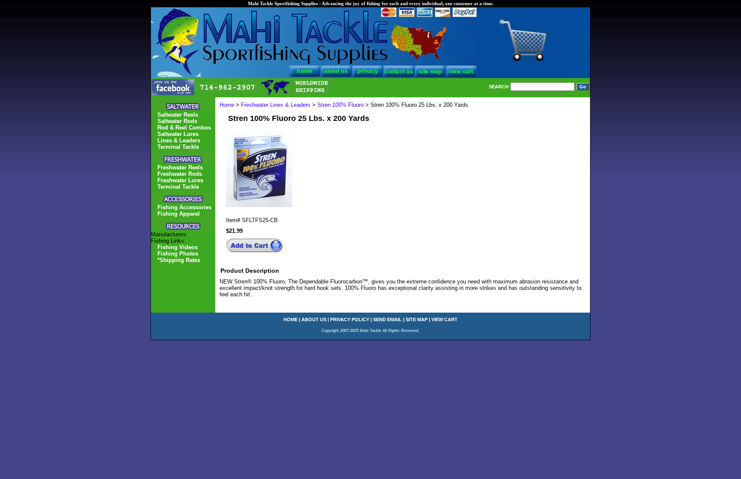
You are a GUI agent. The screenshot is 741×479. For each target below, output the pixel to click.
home (290, 319)
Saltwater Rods (177, 121)
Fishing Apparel (178, 214)
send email (387, 319)
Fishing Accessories (184, 207)
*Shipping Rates (178, 260)
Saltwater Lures (178, 134)
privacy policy (349, 319)
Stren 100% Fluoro (340, 105)
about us (313, 319)
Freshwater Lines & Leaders (275, 105)
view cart (444, 319)
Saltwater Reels (177, 114)
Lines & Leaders (178, 140)
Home (227, 105)
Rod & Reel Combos (184, 127)
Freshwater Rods (179, 174)
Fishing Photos (177, 253)
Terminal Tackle (178, 147)
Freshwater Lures (180, 180)
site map (417, 319)
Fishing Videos (177, 247)
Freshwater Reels (180, 167)
